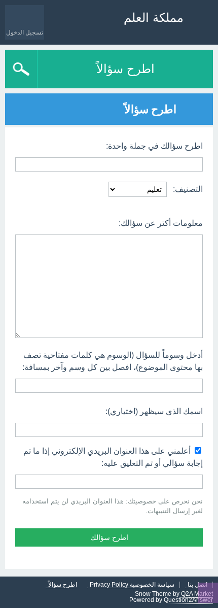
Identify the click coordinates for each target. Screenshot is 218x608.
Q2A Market (197, 593)
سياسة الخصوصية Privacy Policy (132, 585)
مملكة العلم (154, 17)
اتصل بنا (197, 585)
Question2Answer (188, 599)
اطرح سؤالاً (125, 69)
